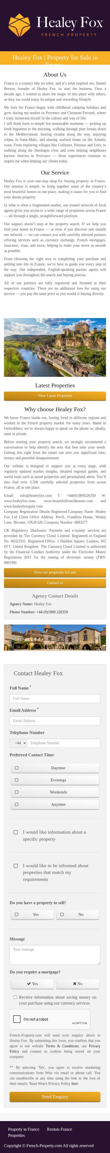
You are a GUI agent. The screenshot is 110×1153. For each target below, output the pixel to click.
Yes (36, 914)
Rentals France (59, 1129)
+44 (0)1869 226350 (52, 612)
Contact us (55, 583)
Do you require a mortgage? (35, 972)
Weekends (58, 792)
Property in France (23, 1129)
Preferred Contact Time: (32, 755)
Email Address (24, 710)
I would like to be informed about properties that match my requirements (55, 872)
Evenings (58, 780)
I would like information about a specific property (54, 835)
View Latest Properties (55, 396)
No (81, 914)
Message (17, 939)
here (75, 1084)
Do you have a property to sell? (38, 902)
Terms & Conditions (62, 1046)
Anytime (58, 804)
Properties (16, 1135)
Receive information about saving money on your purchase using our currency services (57, 1000)
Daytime (58, 768)
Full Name (20, 687)
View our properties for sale (55, 572)
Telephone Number (27, 732)
